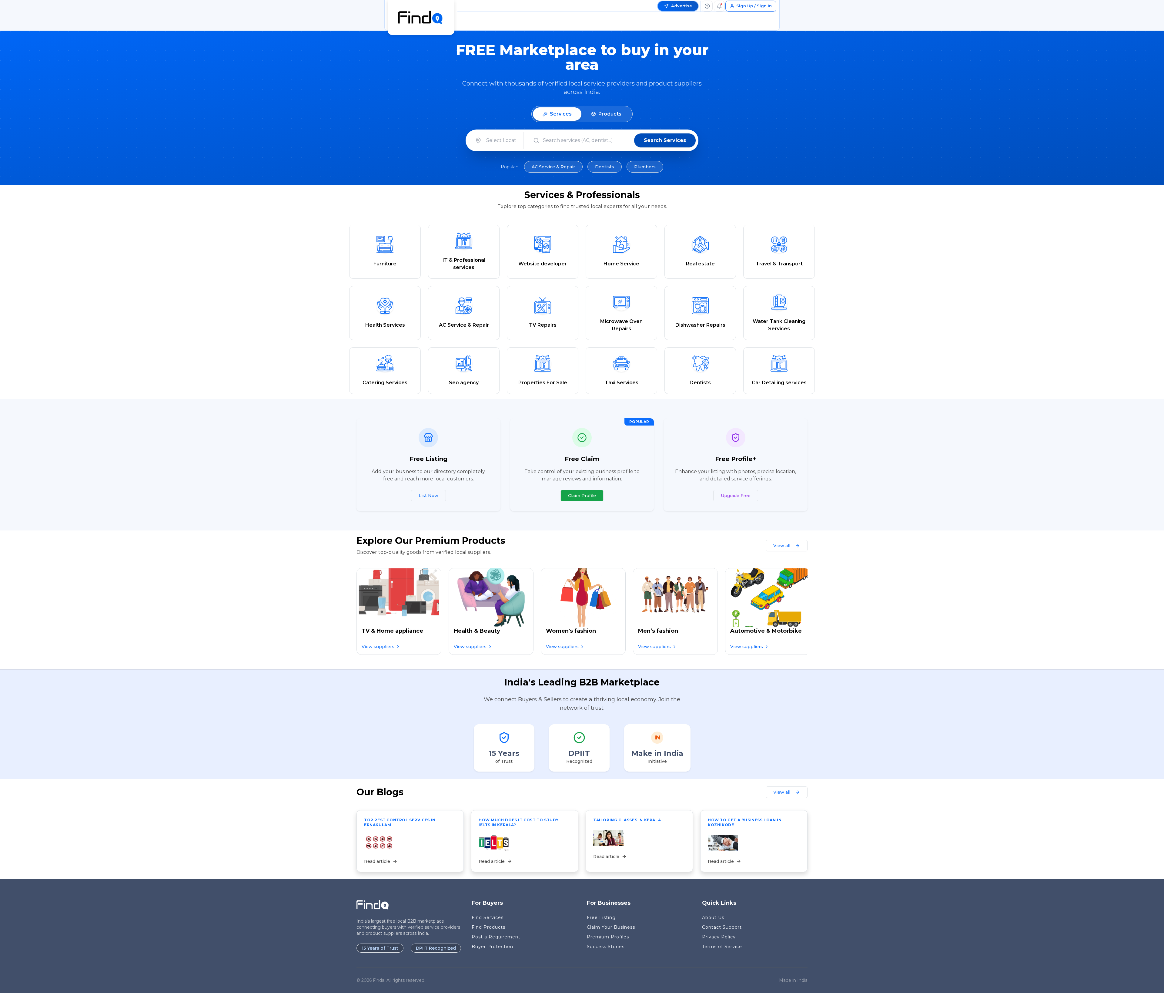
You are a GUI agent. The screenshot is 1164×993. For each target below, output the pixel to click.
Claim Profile (582, 495)
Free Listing (601, 917)
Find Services (487, 917)
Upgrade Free (736, 495)
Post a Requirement (496, 937)
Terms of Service (722, 946)
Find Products (488, 927)
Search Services (665, 140)
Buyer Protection (492, 946)
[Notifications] (719, 6)
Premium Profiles (608, 937)
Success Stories (605, 946)
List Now (428, 495)
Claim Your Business (611, 927)
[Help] (707, 6)
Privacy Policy (719, 937)
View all (781, 545)
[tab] (557, 114)
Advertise (681, 5)
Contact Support (722, 927)
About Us (713, 917)
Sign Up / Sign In (754, 5)
